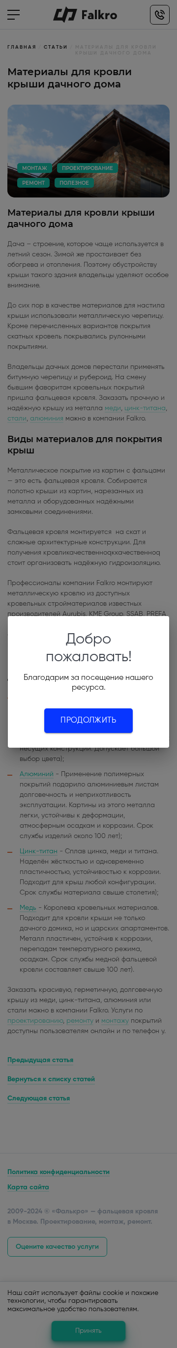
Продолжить (88, 721)
